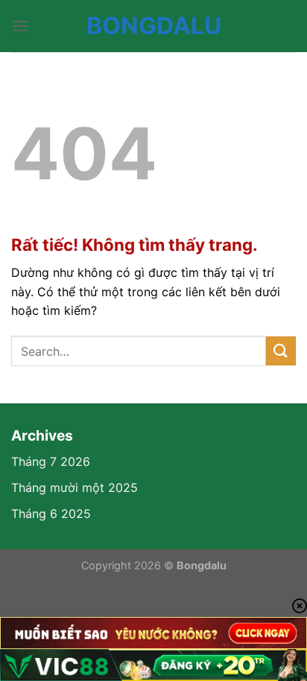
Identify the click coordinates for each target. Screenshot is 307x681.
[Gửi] (281, 350)
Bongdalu (153, 26)
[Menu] (20, 25)
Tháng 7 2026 (50, 461)
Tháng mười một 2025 (74, 487)
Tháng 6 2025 (51, 513)
